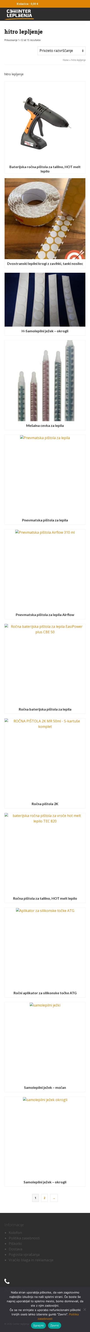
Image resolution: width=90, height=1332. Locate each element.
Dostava (15, 1249)
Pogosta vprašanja (24, 1254)
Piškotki (15, 1243)
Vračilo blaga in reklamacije (31, 1260)
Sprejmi (38, 1325)
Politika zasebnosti (24, 1238)
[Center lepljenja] (34, 14)
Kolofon (15, 1232)
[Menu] (81, 14)
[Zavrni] (84, 1309)
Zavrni (54, 1325)
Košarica (27, 3)
